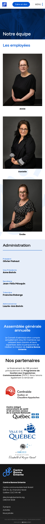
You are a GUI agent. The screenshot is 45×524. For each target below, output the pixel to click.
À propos (7, 507)
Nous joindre (8, 513)
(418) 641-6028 (9, 500)
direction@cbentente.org (13, 497)
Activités (6, 510)
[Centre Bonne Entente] (4, 4)
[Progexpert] (26, 522)
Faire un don (21, 4)
